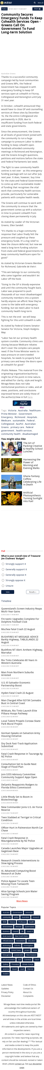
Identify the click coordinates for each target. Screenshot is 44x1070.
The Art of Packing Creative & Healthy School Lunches (33, 447)
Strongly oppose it (15, 580)
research (36, 917)
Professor (22, 922)
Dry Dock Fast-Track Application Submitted (19, 745)
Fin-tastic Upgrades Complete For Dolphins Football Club (20, 620)
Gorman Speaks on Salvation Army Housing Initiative (20, 734)
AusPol (19, 423)
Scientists (27, 959)
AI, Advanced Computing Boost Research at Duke (18, 872)
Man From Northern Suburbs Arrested (17, 674)
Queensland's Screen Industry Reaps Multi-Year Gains (21, 610)
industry (17, 945)
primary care (17, 427)
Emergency (7, 417)
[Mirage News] (6, 3)
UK (22, 931)
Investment (20, 941)
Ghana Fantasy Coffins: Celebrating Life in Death (32, 480)
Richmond (20, 417)
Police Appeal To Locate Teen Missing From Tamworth (17, 882)
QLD (19, 959)
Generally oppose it (16, 574)
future (37, 959)
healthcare (35, 410)
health (31, 922)
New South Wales (21, 936)
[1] (29, 1041)
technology (7, 945)
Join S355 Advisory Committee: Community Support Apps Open (19, 776)
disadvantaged (30, 433)
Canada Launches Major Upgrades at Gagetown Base (22, 850)
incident (6, 974)
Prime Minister (9, 413)
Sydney (5, 964)
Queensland (29, 926)
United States (16, 950)
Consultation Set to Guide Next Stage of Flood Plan (18, 765)
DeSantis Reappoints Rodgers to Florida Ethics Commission (19, 786)
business (6, 931)
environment (7, 926)
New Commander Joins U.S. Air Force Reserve (21, 808)
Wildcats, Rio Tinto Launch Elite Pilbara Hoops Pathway (19, 712)
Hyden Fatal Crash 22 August (17, 693)
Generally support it (16, 569)
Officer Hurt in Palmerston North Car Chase (22, 829)
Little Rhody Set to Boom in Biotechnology (17, 798)
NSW (4, 922)
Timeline (6, 601)
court (22, 969)
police (16, 917)
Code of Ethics (29, 984)
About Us (27, 992)
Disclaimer (6, 996)
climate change (27, 964)
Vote (8, 592)
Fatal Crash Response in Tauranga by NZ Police (22, 755)
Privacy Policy (7, 992)
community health (11, 433)
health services (24, 430)
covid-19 (30, 931)
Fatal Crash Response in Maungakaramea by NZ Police (18, 839)
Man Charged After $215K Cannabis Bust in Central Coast (21, 702)
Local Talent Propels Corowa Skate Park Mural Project (20, 722)
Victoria (12, 410)
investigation (28, 945)
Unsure (9, 585)
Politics (4, 9)
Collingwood (7, 423)
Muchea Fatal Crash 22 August (18, 629)
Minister (19, 926)
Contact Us (28, 988)
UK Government (9, 959)
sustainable (19, 420)
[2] (31, 1041)
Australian (25, 917)
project (27, 950)
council (15, 931)
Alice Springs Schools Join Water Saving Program (19, 893)
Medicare (6, 420)
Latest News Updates (7, 986)
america (6, 969)
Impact (14, 969)
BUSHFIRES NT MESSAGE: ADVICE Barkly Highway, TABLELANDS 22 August (19, 639)
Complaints (28, 996)
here (30, 397)
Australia (23, 410)
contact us (19, 1063)
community (7, 917)
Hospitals (32, 417)
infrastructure (8, 941)
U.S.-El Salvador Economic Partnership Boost (15, 684)
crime (35, 950)
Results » (32, 592)
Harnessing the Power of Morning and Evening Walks (31, 464)
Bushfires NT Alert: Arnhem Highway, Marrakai (22, 651)
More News (22, 901)
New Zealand (31, 955)
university (29, 912)
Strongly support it (16, 563)
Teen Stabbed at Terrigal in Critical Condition (21, 819)
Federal (31, 420)
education (31, 941)
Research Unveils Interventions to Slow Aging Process (20, 862)
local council (7, 936)
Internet (30, 969)
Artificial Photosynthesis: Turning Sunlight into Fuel (32, 497)
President (15, 964)
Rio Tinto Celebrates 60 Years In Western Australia (19, 662)
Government (25, 413)
